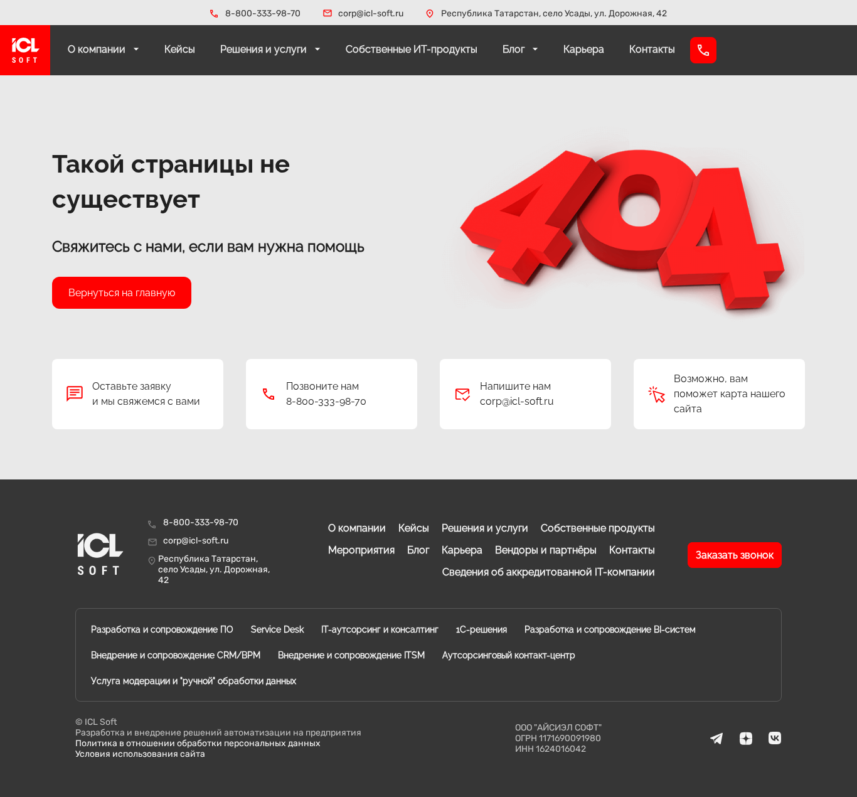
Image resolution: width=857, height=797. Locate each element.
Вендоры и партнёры (546, 550)
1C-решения (481, 629)
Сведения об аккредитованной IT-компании (548, 572)
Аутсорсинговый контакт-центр (508, 655)
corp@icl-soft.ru (370, 13)
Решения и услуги (264, 49)
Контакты (652, 49)
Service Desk (277, 629)
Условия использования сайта (140, 754)
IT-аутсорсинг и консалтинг (380, 629)
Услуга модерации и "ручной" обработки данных (193, 681)
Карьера (583, 49)
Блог (515, 49)
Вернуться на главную (121, 293)
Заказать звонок (735, 555)
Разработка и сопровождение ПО (162, 629)
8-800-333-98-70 (263, 13)
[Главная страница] (25, 50)
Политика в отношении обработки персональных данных (198, 743)
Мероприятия (361, 550)
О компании (98, 49)
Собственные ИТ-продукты (411, 49)
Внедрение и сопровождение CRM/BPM (175, 655)
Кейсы (179, 49)
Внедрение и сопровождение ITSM (351, 655)
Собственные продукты (598, 528)
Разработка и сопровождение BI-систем (610, 629)
